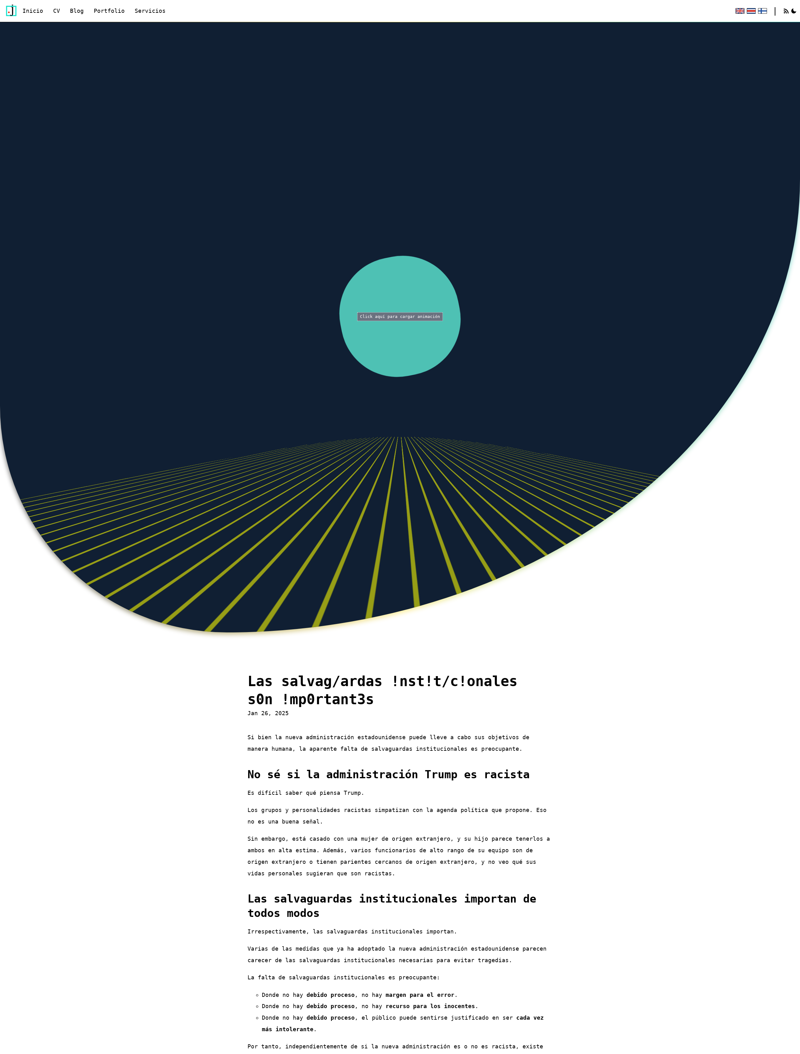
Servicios (150, 10)
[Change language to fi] (762, 11)
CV (56, 10)
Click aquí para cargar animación (400, 316)
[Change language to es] (750, 11)
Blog (77, 10)
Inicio (32, 10)
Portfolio (109, 10)
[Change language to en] (739, 11)
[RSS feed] (786, 11)
